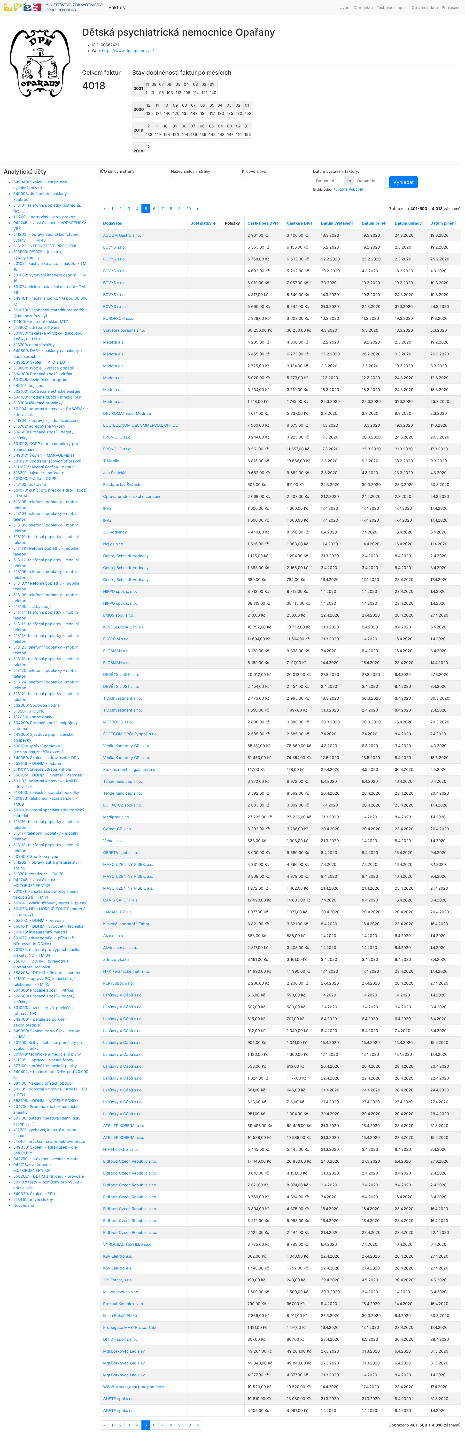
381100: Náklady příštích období (43, 1083)
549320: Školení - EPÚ (34, 1193)
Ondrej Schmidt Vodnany (126, 555)
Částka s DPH (299, 223)
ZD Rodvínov (115, 532)
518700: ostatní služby (34, 344)
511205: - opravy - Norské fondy (43, 1059)
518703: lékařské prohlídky (38, 402)
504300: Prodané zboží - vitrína (42, 373)
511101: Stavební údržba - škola (42, 769)
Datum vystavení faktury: (336, 171)
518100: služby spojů (32, 606)
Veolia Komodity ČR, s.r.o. (126, 745)
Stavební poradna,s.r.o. (124, 330)
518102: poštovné (29, 484)
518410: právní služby (33, 1199)
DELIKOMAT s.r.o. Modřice (127, 413)
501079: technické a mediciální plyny (47, 1054)
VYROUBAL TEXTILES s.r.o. (128, 1244)
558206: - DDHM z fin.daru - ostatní (46, 972)
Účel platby (200, 223)
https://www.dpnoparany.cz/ (128, 50)
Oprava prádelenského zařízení (131, 496)
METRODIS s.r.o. (118, 722)
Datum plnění (443, 223)
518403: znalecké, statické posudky (46, 792)
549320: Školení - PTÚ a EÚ (39, 362)
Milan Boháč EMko (120, 1315)
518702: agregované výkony (39, 426)
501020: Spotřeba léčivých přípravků (47, 461)
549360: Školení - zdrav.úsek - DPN (46, 757)
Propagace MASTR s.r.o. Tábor (131, 1327)
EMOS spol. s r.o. (118, 615)
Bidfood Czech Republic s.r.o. (130, 1161)
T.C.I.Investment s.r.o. (122, 698)
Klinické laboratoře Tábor (126, 923)
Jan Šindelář (114, 472)
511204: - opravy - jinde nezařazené (46, 420)
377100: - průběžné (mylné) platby (45, 1065)
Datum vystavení (337, 223)
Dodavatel (112, 223)
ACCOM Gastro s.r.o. (122, 235)
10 (189, 208)
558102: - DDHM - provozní (39, 920)
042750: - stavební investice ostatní (46, 1158)
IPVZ (107, 508)
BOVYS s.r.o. (114, 247)
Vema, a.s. (112, 840)
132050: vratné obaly (32, 716)
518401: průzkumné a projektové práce (49, 1141)
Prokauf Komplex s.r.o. (123, 1303)
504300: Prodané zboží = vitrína (43, 990)
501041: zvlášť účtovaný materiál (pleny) (50, 903)
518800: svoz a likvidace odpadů (43, 368)
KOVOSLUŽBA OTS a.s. (124, 627)
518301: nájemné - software (38, 472)
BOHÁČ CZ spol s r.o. (122, 805)
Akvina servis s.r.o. (120, 947)
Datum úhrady (408, 223)
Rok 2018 (340, 189)
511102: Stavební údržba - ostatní (44, 466)
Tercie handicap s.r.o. (122, 781)
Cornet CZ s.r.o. (117, 828)
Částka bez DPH (263, 223)
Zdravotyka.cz (116, 959)
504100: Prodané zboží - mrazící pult (47, 397)
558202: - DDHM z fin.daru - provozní (48, 1176)
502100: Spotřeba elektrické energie (46, 391)
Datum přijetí (374, 223)
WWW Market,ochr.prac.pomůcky (133, 1386)
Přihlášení (450, 7)
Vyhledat (403, 182)
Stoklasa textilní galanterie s (129, 769)
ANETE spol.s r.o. (119, 1398)
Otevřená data (425, 7)
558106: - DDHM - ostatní (37, 763)
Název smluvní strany (190, 171)
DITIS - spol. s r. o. (120, 1339)
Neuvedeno (23, 1205)
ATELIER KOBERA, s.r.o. (124, 1125)
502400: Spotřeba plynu (35, 856)
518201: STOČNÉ (29, 711)
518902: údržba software (36, 327)
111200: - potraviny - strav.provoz (44, 216)
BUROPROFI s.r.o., (119, 318)
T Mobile (111, 460)
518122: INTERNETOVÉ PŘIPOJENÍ (44, 245)
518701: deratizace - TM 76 (38, 873)
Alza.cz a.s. (113, 935)
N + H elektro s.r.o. (120, 1149)
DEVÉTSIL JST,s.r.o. (121, 674)
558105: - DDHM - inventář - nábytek (47, 775)
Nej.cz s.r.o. (113, 543)
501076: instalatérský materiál (40, 932)
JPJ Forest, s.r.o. (118, 1279)
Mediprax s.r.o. (116, 817)
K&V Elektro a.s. (117, 1256)
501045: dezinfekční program (40, 379)
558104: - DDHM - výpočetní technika (48, 926)
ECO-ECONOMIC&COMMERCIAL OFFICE (140, 425)
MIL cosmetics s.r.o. (121, 1291)
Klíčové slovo (254, 171)
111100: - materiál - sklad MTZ (40, 321)
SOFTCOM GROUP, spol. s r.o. (130, 733)
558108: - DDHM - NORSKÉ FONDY (45, 1100)
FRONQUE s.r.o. (117, 437)
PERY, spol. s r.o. (118, 983)
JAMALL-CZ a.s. (117, 911)
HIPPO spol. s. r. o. (120, 591)
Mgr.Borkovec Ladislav (124, 1351)
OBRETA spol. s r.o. (120, 852)
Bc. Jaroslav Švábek (121, 484)
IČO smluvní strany (117, 171)
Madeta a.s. (113, 342)
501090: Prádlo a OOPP (34, 478)
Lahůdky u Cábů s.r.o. (123, 995)
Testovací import (392, 7)
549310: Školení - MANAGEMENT (44, 455)
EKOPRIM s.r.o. (116, 638)
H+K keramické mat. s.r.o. (126, 971)
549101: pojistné (28, 385)
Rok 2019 (356, 189)
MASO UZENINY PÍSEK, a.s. (128, 864)
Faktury (117, 7)
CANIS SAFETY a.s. (120, 900)
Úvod (344, 7)
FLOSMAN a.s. (116, 650)
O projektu (363, 7)
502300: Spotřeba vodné (36, 705)
